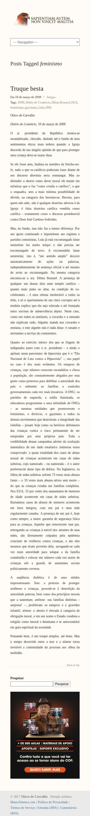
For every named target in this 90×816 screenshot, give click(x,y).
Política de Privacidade (53, 802)
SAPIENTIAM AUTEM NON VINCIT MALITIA (45, 18)
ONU (48, 107)
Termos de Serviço (22, 808)
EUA (74, 102)
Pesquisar (17, 678)
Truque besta (26, 88)
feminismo (17, 107)
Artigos (51, 97)
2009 (21, 102)
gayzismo (31, 107)
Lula (41, 107)
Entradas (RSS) (47, 808)
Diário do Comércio (38, 102)
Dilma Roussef (61, 102)
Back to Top (73, 665)
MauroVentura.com (22, 802)
